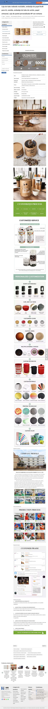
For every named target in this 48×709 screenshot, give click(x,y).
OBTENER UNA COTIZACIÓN (39, 3)
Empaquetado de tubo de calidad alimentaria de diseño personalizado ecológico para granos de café (20, 674)
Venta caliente (4, 27)
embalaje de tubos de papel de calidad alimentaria (34, 654)
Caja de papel (4, 35)
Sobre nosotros (31, 692)
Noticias (29, 697)
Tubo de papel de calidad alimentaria (19, 654)
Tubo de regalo (4, 46)
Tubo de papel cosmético (6, 33)
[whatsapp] (8, 699)
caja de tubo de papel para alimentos (19, 658)
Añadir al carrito (38, 34)
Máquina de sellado (5, 50)
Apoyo (29, 695)
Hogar (29, 691)
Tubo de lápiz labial (5, 37)
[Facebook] (2, 699)
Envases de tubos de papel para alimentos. (34, 652)
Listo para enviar (5, 29)
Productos (30, 694)
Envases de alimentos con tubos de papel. (20, 652)
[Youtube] (4, 699)
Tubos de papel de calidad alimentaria (19, 656)
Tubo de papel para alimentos (7, 31)
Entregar (4, 72)
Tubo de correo (4, 42)
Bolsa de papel (4, 48)
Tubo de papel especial (6, 44)
